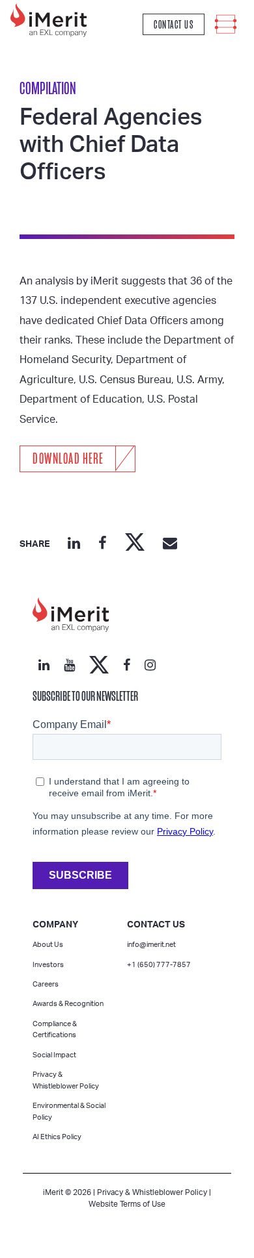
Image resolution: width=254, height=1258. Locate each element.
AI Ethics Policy (57, 1136)
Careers (46, 984)
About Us (48, 944)
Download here (68, 458)
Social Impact (54, 1055)
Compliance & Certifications (55, 1029)
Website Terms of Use (127, 1204)
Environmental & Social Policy (69, 1111)
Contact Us (173, 25)
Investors (48, 964)
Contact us (156, 924)
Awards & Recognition (68, 1003)
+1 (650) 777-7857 (159, 964)
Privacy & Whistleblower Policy (66, 1080)
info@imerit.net (151, 944)
